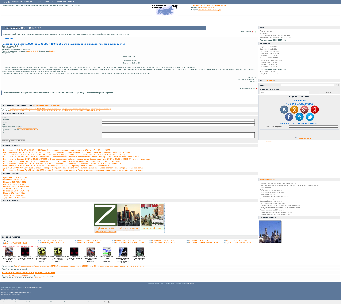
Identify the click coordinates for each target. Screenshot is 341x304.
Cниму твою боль (268, 188)
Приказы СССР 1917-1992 (268, 64)
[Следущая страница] (164, 218)
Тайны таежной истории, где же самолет (276, 199)
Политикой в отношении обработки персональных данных (16, 292)
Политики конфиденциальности (28, 129)
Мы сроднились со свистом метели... (274, 196)
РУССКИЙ (270, 80)
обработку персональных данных (27, 128)
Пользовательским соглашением (33, 287)
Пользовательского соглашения (25, 131)
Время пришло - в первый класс (273, 203)
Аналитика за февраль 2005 (272, 210)
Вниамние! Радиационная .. (25, 259)
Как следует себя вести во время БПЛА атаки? (28, 272)
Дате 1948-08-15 (32, 51)
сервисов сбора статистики (97, 301)
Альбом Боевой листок (152, 228)
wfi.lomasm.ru (190, 283)
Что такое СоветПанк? (139, 259)
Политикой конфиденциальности (9, 289)
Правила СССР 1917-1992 (269, 62)
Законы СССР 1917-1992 (268, 49)
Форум (59, 2)
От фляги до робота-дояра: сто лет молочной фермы (280, 205)
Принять (106, 301)
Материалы (28, 2)
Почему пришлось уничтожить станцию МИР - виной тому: (123, 258)
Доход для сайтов (269, 141)
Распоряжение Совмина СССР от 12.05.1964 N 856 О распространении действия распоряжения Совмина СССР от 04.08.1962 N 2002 (62, 161)
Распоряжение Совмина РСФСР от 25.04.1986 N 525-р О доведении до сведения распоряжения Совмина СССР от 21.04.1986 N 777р (62, 163)
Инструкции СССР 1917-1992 (269, 51)
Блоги (53, 2)
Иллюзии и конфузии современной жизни (276, 212)
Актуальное (203, 7)
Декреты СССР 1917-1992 (268, 47)
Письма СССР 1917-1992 (268, 55)
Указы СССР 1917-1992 (268, 71)
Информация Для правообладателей (10, 299)
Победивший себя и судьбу (271, 190)
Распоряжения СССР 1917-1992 (273, 69)
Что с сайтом (68, 2)
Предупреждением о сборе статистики (11, 294)
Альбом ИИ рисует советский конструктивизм (128, 229)
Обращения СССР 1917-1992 (269, 53)
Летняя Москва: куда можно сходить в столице (278, 183)
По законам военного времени (272, 192)
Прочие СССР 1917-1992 (268, 67)
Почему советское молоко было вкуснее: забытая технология (283, 208)
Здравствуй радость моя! (271, 201)
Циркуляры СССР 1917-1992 (269, 74)
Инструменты (17, 2)
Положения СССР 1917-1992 (269, 58)
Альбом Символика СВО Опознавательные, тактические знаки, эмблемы (105, 230)
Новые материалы (268, 180)
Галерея (38, 2)
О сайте (46, 2)
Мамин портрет (267, 194)
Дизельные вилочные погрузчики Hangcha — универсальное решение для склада (289, 185)
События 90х (9, 261)
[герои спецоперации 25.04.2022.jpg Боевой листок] (152, 226)
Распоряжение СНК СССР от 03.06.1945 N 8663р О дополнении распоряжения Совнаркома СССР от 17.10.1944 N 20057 (56, 150)
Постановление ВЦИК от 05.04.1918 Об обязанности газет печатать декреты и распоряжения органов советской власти (56, 166)
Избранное (210, 7)
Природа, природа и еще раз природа (275, 214)
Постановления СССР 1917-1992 (271, 60)
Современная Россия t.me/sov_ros (209, 10)
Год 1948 (52, 51)
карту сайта (38, 277)
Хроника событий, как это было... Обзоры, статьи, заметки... (9, 258)
